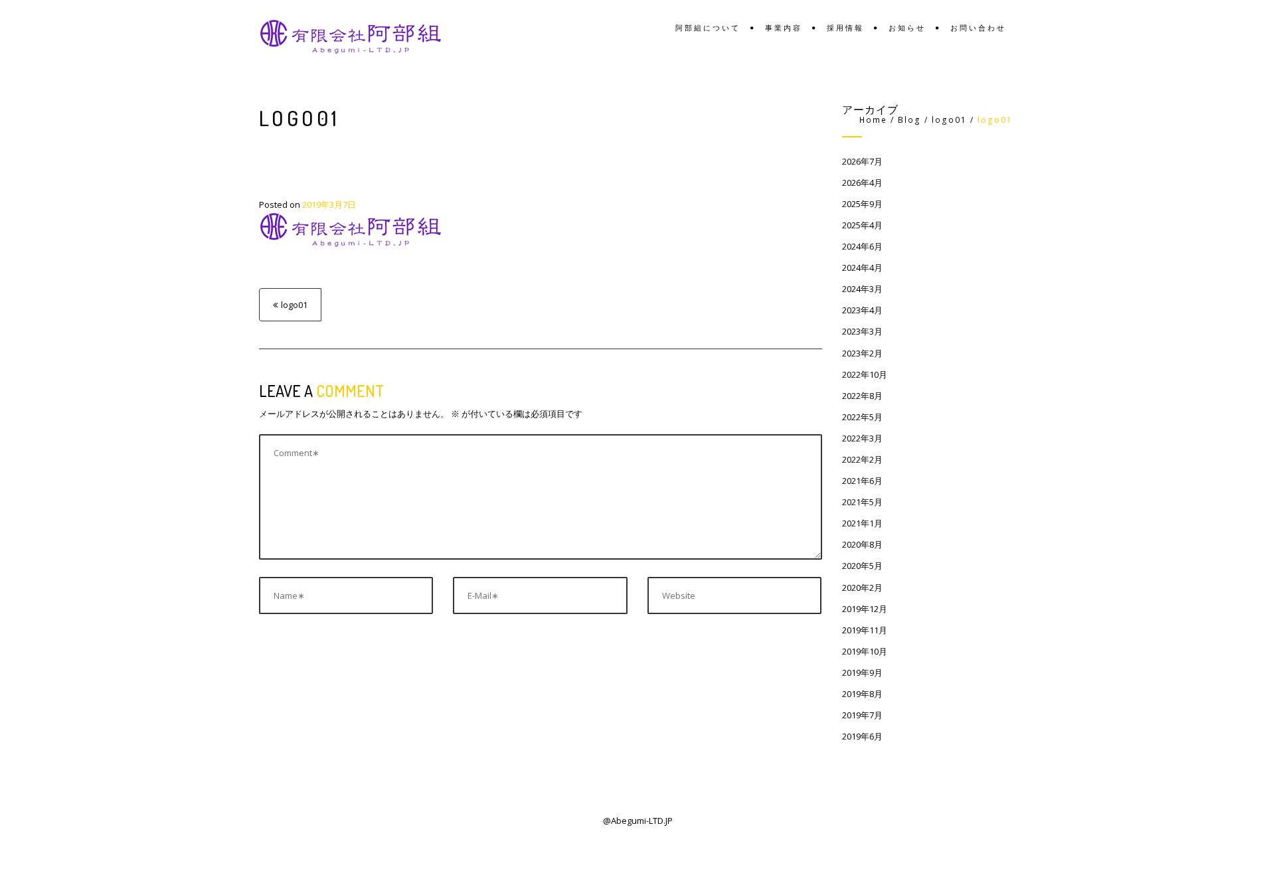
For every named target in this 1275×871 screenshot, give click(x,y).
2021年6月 (862, 481)
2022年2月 (862, 459)
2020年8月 (862, 544)
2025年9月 (862, 204)
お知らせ (907, 28)
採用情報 (845, 28)
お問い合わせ (978, 28)
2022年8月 (862, 396)
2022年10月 (864, 374)
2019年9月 (862, 672)
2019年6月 (862, 736)
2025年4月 (862, 225)
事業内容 (783, 28)
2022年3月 (862, 438)
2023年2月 (862, 353)
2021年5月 (862, 502)
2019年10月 (864, 651)
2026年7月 (862, 161)
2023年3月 (862, 331)
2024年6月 (862, 246)
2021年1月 (862, 523)
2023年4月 (862, 310)
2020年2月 (862, 588)
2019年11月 (864, 630)
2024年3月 (862, 289)
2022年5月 (862, 417)
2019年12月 (864, 609)
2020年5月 (862, 566)
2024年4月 (862, 268)
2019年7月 (862, 715)
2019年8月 (862, 694)
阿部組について (707, 28)
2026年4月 (862, 183)
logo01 (294, 305)
